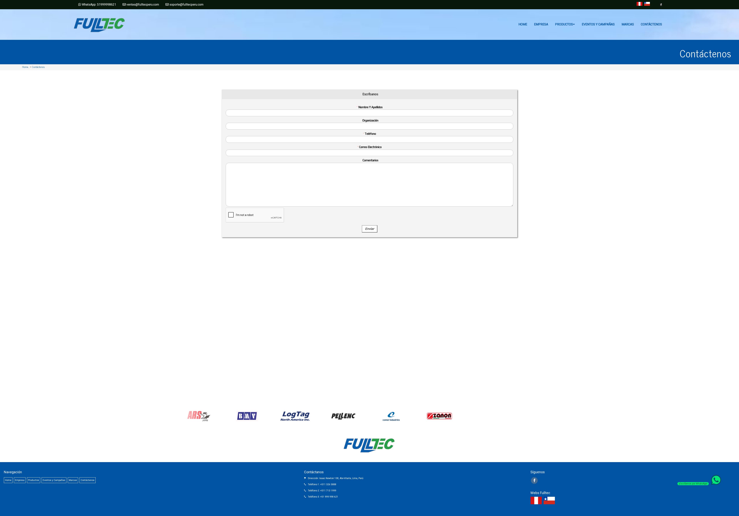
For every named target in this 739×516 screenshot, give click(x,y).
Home (25, 66)
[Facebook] (661, 5)
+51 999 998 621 (329, 496)
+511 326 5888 (328, 484)
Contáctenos (38, 66)
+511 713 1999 (328, 490)
